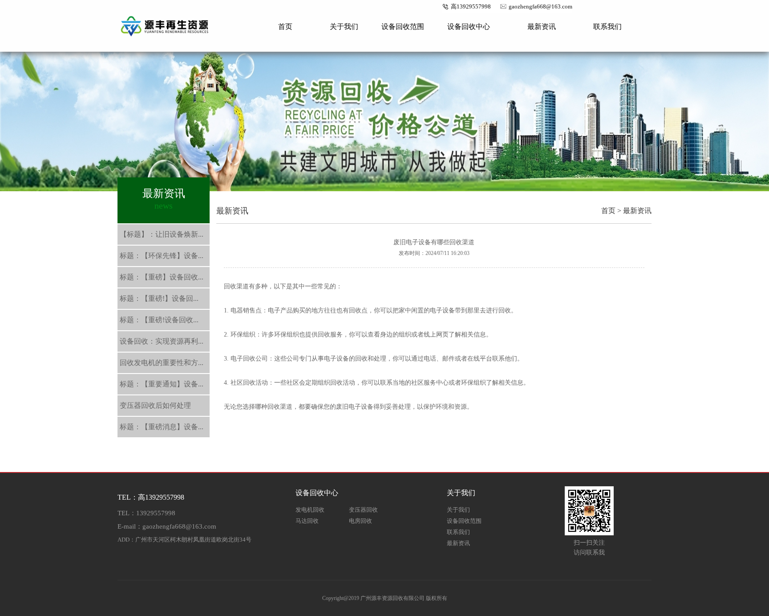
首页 (285, 26)
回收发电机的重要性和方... (161, 362)
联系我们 (607, 26)
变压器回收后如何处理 (155, 405)
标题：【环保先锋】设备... (161, 255)
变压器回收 (363, 509)
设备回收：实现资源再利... (161, 341)
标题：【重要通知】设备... (161, 384)
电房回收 (360, 520)
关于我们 (344, 26)
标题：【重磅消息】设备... (161, 427)
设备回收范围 (402, 26)
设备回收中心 (468, 26)
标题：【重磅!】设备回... (159, 298)
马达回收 (307, 520)
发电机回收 (309, 509)
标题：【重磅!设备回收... (159, 320)
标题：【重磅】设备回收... (161, 277)
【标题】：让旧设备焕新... (161, 234)
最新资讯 (541, 26)
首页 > (611, 210)
